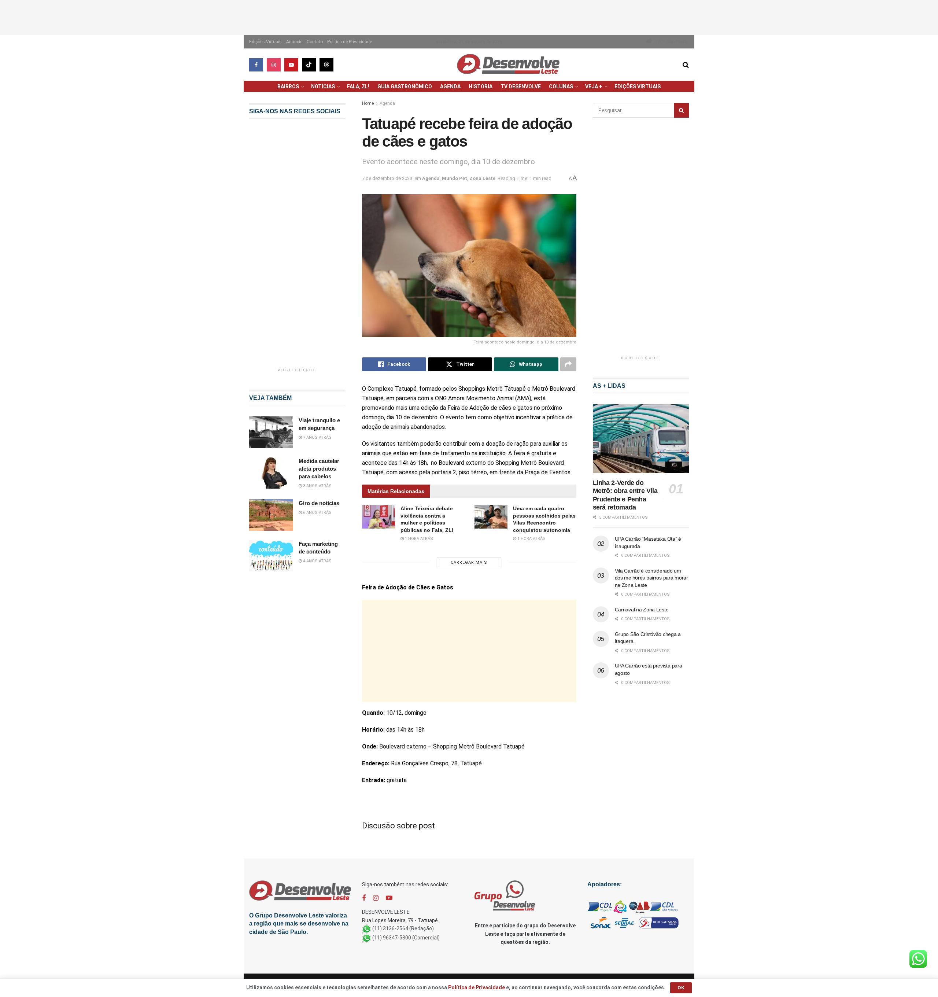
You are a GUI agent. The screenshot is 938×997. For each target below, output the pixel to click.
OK (680, 987)
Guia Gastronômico (404, 86)
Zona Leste (482, 178)
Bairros (288, 86)
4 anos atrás (317, 561)
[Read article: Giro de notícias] (271, 515)
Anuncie (294, 41)
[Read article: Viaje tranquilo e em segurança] (271, 432)
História (480, 86)
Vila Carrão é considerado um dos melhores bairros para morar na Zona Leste (651, 578)
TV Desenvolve (521, 86)
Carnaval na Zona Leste (642, 609)
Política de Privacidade (349, 41)
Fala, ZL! (358, 86)
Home (368, 103)
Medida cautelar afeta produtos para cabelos (319, 468)
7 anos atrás (317, 437)
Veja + (593, 86)
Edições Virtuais (265, 41)
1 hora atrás (418, 538)
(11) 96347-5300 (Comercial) (406, 938)
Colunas (561, 86)
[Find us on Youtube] (291, 64)
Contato (315, 41)
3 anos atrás (317, 485)
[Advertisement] (469, 16)
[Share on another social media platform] (568, 364)
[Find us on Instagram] (274, 64)
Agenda (450, 86)
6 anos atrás (317, 512)
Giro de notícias (319, 503)
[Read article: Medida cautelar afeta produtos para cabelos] (271, 473)
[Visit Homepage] (508, 65)
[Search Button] (686, 65)
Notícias (323, 86)
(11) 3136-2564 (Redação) (403, 928)
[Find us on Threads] (326, 64)
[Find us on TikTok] (309, 64)
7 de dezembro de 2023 (387, 178)
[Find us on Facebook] (256, 64)
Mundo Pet (454, 178)
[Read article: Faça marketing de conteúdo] (271, 555)
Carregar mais (469, 562)
